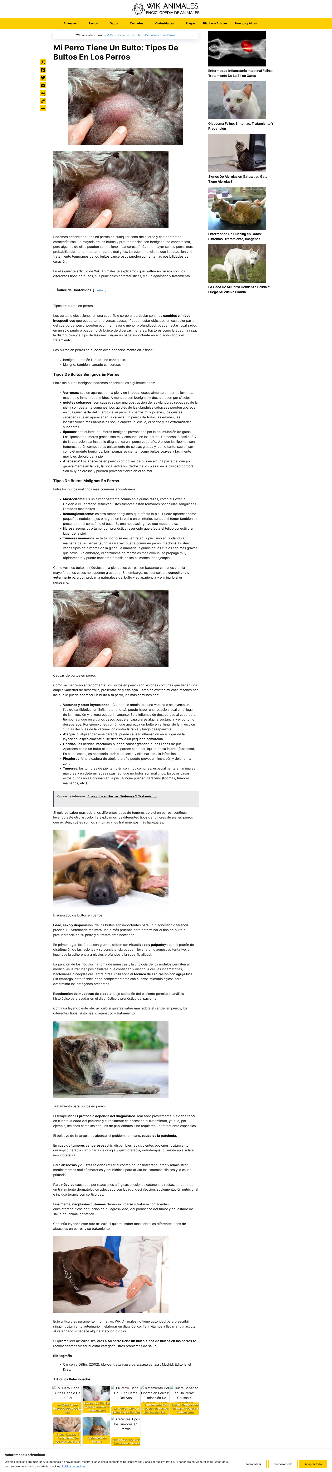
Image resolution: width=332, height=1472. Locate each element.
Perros (93, 23)
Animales (70, 23)
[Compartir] (43, 108)
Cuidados (136, 23)
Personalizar (253, 1464)
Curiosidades (164, 23)
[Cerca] (328, 1452)
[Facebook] (43, 70)
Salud (100, 35)
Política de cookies (73, 1466)
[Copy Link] (43, 100)
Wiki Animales (84, 35)
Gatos (114, 23)
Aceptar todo (313, 1464)
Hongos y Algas (246, 23)
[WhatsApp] (43, 62)
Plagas (190, 23)
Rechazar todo (283, 1464)
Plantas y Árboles (215, 23)
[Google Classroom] (43, 93)
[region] (166, 1460)
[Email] (43, 85)
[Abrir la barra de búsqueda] (266, 23)
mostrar (100, 290)
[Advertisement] (241, 461)
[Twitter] (43, 77)
